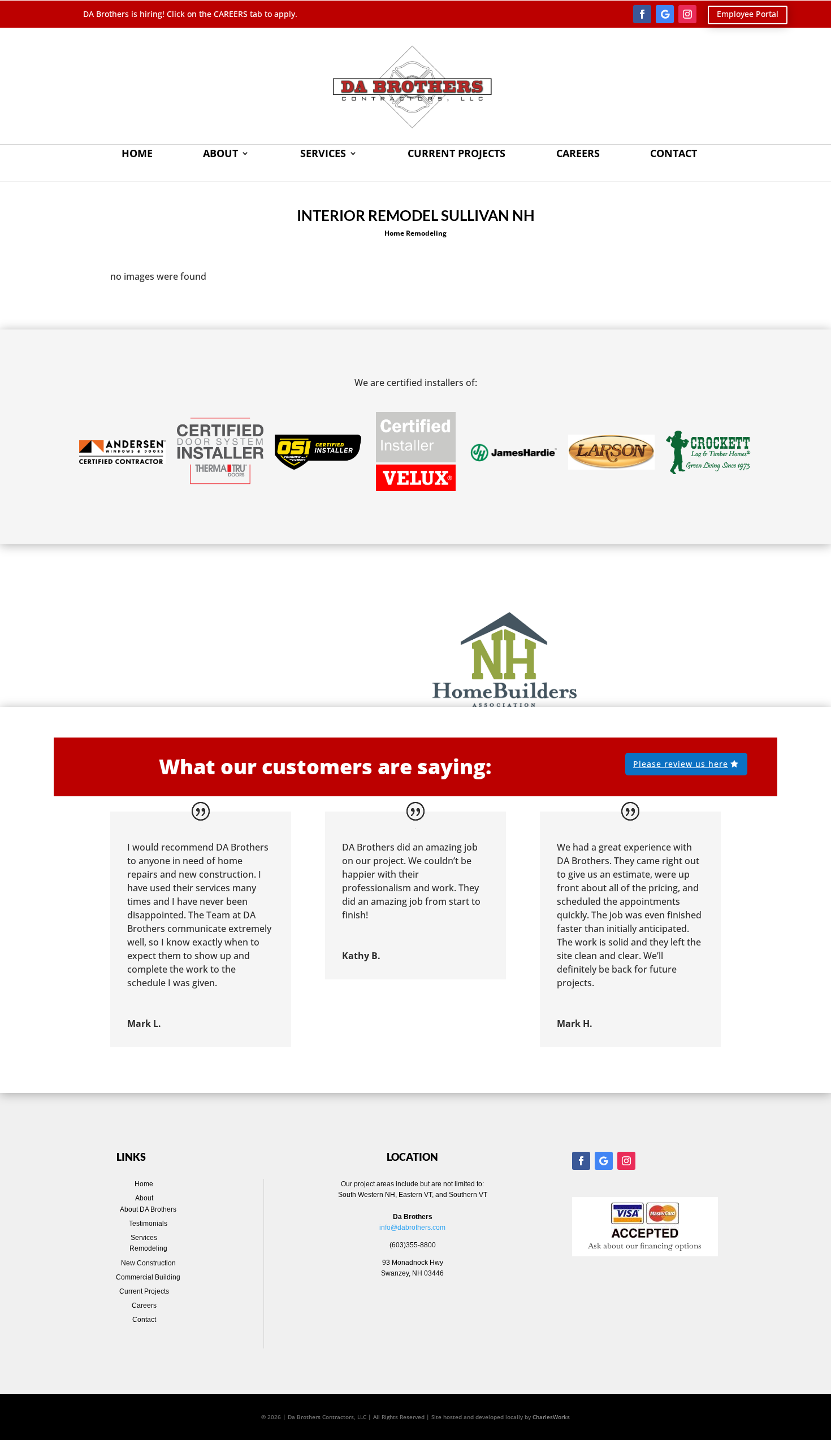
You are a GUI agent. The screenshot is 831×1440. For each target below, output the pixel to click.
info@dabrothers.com (412, 1227)
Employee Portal (747, 13)
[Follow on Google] (665, 14)
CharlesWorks (551, 1417)
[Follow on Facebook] (642, 14)
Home (137, 154)
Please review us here (680, 763)
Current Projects (456, 154)
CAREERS (232, 13)
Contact (673, 154)
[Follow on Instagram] (687, 14)
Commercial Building (148, 1277)
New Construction (148, 1263)
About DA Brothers (148, 1209)
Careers (578, 154)
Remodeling (148, 1248)
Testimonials (148, 1224)
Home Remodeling (415, 233)
